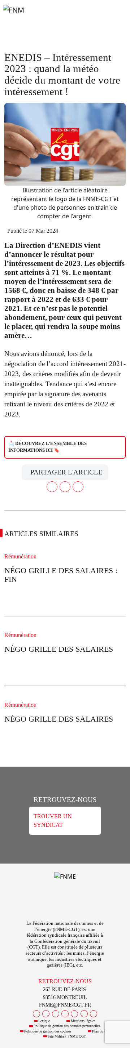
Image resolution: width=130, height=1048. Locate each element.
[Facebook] (36, 1013)
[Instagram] (65, 1013)
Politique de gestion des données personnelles (67, 1026)
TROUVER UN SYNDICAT (53, 820)
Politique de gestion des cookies (47, 1031)
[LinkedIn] (74, 1013)
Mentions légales (83, 1021)
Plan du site (100, 1031)
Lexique (44, 1021)
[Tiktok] (93, 1013)
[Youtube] (55, 1013)
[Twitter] (45, 1013)
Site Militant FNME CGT (67, 1036)
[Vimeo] (84, 1013)
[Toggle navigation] (115, 17)
